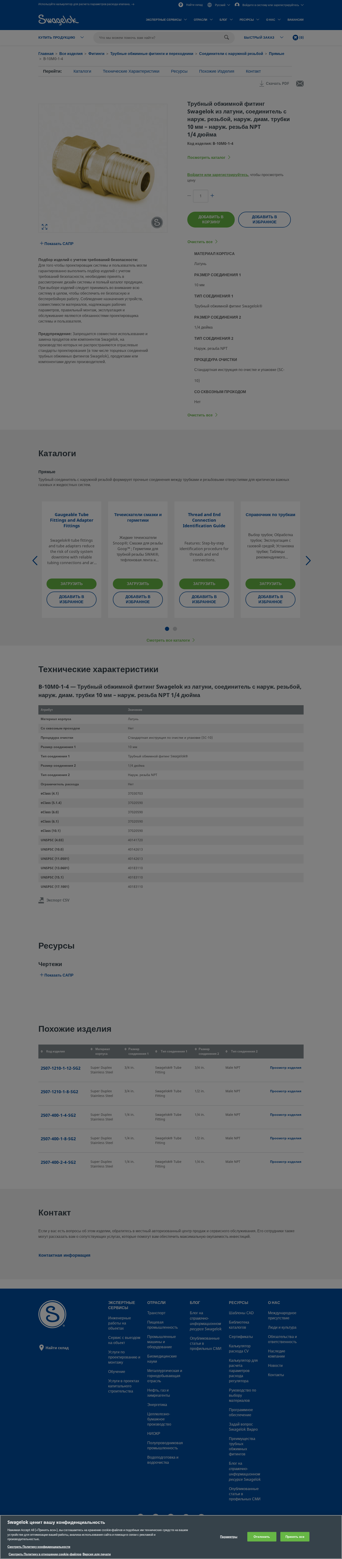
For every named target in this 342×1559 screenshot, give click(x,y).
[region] (171, 1537)
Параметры (228, 1536)
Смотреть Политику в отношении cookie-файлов (45, 1554)
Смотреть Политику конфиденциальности (38, 1547)
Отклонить (262, 1536)
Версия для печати (97, 1554)
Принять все (294, 1536)
